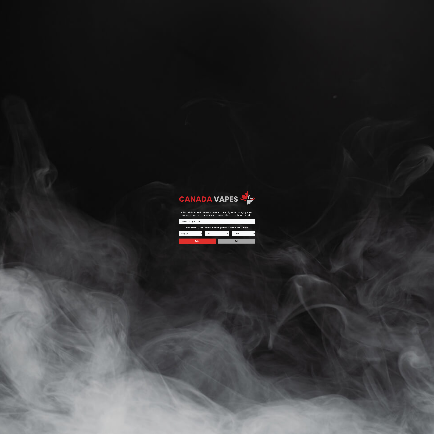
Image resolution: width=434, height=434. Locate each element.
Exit (236, 241)
